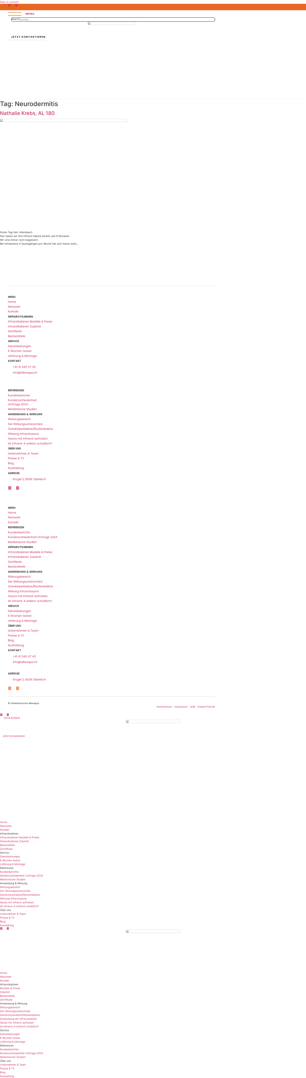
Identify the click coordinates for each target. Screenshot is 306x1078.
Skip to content (9, 2)
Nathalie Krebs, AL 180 (27, 113)
